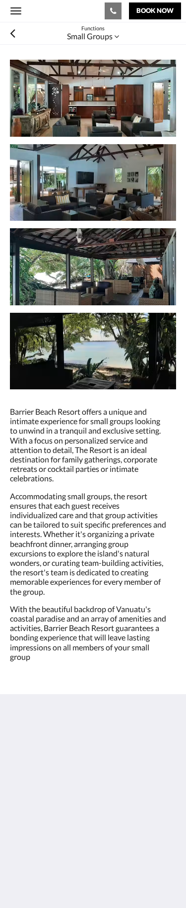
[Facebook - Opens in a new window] (20, 834)
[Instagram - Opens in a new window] (47, 834)
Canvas (64, 881)
